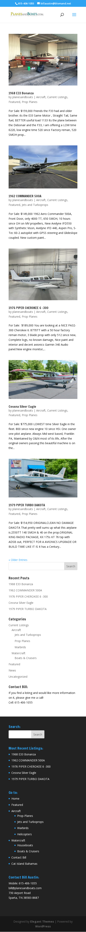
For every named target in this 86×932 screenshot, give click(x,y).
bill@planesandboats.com (25, 888)
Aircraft (41, 97)
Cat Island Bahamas (24, 864)
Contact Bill (18, 857)
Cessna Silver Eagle (22, 406)
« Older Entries (18, 560)
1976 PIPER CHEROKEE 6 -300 (28, 308)
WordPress (43, 926)
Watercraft (18, 653)
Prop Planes (29, 102)
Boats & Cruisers (26, 658)
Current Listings (57, 97)
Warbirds (20, 647)
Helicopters (24, 834)
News (12, 670)
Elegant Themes (42, 921)
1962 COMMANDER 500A (25, 196)
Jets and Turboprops (35, 205)
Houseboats (25, 845)
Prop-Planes (25, 816)
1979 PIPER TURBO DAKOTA (27, 505)
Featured (14, 102)
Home (15, 798)
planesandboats (22, 97)
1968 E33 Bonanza (21, 93)
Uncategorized (18, 676)
